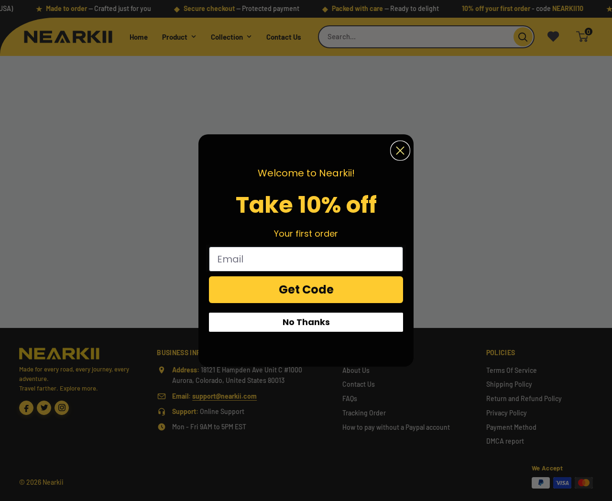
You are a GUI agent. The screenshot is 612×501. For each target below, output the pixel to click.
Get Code (306, 289)
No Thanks (306, 322)
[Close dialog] (400, 151)
